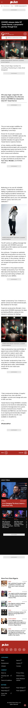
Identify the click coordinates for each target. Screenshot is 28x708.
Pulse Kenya (4, 690)
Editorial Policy (20, 675)
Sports (18, 660)
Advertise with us (5, 676)
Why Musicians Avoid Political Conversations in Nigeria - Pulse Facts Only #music (7, 524)
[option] (7, 521)
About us (3, 673)
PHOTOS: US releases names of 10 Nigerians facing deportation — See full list (17, 613)
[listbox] (14, 521)
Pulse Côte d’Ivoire (4, 694)
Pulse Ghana (4, 687)
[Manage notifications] (25, 705)
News (9, 581)
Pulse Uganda (20, 690)
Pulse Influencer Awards (20, 679)
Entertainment (6, 5)
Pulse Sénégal (20, 687)
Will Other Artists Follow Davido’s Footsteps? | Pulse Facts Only (18, 524)
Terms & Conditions (6, 680)
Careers (18, 663)
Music (12, 5)
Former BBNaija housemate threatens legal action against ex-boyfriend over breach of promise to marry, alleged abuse (17, 623)
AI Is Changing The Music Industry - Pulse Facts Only (14, 504)
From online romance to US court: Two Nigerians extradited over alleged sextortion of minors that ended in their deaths (17, 633)
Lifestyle (3, 666)
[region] (14, 521)
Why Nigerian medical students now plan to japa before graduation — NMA (16, 605)
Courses (18, 666)
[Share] (25, 33)
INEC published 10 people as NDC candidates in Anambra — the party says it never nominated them (17, 585)
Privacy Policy (20, 673)
